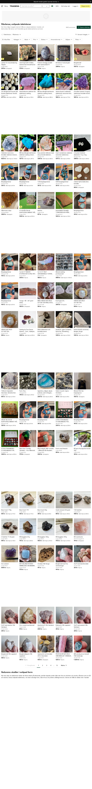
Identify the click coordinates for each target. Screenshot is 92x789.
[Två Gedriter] (82, 499)
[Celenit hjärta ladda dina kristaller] (82, 171)
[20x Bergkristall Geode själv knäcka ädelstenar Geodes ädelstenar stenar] (9, 81)
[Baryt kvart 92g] (46, 499)
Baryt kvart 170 (24, 510)
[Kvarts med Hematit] (64, 438)
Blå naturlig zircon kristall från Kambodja (81, 655)
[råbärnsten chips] (9, 200)
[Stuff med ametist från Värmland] (9, 615)
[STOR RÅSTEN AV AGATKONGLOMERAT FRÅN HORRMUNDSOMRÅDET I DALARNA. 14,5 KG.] (27, 200)
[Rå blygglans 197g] (64, 526)
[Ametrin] (46, 200)
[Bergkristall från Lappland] (9, 644)
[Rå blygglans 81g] (27, 526)
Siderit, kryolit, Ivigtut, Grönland (62, 392)
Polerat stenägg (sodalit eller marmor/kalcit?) (45, 63)
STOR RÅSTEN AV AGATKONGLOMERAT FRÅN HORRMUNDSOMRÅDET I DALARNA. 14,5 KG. (27, 211)
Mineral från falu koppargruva (79, 392)
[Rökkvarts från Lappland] (64, 615)
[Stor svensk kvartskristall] (27, 615)
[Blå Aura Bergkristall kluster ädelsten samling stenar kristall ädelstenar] (27, 142)
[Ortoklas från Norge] (46, 553)
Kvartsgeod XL (60, 300)
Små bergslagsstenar (62, 181)
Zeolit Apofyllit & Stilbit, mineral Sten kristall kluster (27, 63)
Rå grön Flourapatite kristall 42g (82, 449)
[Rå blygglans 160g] (46, 526)
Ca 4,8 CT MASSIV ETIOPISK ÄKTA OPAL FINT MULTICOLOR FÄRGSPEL (27, 273)
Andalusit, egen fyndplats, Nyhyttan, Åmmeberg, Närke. (64, 330)
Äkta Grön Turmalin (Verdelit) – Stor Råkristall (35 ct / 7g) (27, 449)
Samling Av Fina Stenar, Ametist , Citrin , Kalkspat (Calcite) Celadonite (26, 330)
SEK (57, 6)
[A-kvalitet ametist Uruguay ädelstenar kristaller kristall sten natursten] (82, 81)
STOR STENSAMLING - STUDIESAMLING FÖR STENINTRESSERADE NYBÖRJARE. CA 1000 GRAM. (8, 449)
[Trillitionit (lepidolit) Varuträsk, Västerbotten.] (9, 380)
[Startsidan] (14, 6)
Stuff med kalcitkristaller (81, 564)
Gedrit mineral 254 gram (63, 510)
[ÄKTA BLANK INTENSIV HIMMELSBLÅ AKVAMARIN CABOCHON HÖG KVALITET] (27, 553)
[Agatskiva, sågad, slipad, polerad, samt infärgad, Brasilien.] (46, 380)
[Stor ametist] (9, 553)
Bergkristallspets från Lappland (25, 655)
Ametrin (40, 210)
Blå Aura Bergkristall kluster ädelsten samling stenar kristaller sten (46, 92)
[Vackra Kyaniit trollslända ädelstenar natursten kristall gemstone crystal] (64, 81)
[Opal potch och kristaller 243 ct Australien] (46, 644)
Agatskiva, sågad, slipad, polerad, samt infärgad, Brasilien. (45, 392)
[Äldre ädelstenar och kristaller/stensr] (46, 319)
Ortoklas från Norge (44, 564)
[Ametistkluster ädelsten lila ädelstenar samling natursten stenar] (27, 81)
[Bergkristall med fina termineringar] (64, 553)
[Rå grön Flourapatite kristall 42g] (82, 438)
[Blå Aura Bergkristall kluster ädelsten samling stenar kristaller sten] (46, 81)
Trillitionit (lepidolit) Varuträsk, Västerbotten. (8, 392)
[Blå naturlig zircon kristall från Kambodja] (82, 644)
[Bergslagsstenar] (9, 171)
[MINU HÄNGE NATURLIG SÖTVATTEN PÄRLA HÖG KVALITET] (46, 290)
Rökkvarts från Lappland (63, 625)
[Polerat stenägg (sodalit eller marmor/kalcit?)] (46, 52)
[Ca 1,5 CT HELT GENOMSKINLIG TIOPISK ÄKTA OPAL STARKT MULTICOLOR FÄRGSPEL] (46, 261)
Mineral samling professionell (60, 273)
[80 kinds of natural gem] (64, 52)
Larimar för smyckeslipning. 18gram (9, 63)
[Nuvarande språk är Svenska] (52, 6)
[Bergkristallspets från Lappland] (27, 644)
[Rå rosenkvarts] (82, 526)
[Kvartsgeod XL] (64, 290)
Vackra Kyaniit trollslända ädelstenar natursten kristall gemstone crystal (64, 92)
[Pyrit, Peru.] (27, 380)
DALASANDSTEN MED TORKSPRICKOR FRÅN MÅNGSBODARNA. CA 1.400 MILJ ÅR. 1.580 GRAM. (64, 211)
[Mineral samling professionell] (64, 261)
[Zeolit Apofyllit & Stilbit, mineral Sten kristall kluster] (27, 52)
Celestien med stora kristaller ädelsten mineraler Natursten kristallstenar (9, 154)
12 (57, 665)
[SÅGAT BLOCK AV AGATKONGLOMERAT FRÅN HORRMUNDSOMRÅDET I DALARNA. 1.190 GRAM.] (9, 409)
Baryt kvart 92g (42, 510)
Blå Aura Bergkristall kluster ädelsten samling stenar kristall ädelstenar (27, 154)
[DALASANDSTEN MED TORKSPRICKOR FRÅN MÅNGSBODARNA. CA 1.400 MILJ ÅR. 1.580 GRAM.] (64, 200)
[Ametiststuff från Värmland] (46, 615)
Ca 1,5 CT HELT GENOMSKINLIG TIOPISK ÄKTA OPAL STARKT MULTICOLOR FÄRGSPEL (45, 273)
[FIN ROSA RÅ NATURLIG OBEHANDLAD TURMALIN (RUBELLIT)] (64, 644)
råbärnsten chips (6, 210)
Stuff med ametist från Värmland (8, 626)
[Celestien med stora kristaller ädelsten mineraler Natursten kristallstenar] (9, 142)
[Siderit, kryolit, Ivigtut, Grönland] (64, 380)
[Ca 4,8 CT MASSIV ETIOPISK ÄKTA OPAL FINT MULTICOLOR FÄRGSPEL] (27, 261)
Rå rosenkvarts (78, 537)
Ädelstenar (7, 34)
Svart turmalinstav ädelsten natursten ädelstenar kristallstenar (64, 154)
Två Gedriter (78, 510)
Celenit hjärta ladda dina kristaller (81, 182)
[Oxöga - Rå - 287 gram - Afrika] (27, 290)
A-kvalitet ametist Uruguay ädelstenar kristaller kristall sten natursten (82, 92)
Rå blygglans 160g (43, 537)
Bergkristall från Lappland (9, 654)
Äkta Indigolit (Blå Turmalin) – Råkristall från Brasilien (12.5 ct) (46, 449)
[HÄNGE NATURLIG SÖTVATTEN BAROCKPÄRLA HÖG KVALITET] (82, 290)
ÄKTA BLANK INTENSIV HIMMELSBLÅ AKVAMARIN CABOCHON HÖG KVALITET (27, 565)
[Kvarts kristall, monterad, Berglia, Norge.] (82, 319)
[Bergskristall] (82, 52)
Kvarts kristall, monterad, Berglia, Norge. (81, 330)
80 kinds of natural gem (63, 62)
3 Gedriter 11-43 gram (7, 537)
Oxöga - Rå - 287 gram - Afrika (26, 301)
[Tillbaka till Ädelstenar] (2, 34)
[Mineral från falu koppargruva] (82, 380)
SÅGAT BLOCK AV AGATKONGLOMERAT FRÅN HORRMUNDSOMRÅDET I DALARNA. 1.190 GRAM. (9, 421)
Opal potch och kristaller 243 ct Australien (45, 655)
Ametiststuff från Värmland (46, 625)
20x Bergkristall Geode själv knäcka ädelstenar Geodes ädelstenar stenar (9, 92)
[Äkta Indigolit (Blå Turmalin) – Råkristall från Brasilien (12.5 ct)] (46, 438)
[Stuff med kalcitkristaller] (82, 553)
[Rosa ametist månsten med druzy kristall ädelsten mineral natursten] (46, 142)
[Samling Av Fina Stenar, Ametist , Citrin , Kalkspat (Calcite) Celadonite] (27, 319)
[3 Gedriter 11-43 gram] (9, 526)
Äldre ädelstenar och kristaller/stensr (44, 330)
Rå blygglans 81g (24, 537)
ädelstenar (15, 675)
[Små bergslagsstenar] (64, 171)
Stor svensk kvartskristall (26, 625)
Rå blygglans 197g (61, 537)
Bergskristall (77, 62)
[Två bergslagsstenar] (46, 171)
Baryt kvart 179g (6, 510)
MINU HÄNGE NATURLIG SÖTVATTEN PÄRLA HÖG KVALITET (45, 302)
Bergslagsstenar (6, 181)
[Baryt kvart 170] (27, 499)
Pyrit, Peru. (22, 391)
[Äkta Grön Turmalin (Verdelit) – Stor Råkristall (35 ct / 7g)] (27, 438)
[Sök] (42, 6)
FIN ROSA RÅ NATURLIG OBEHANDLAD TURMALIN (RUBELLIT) (63, 655)
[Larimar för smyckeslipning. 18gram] (9, 52)
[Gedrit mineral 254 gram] (64, 499)
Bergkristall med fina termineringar (62, 564)
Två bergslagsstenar (44, 181)
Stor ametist (5, 564)
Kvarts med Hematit (62, 448)
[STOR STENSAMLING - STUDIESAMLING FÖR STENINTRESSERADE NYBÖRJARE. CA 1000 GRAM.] (9, 438)
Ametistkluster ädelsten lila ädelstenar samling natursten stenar (27, 92)
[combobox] (32, 6)
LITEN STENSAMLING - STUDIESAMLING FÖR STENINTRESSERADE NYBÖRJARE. (62, 421)
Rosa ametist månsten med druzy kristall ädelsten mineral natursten (46, 154)
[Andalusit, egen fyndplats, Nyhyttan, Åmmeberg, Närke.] (64, 319)
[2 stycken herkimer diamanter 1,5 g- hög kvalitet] (82, 142)
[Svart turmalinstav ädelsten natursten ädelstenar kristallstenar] (64, 142)
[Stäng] (90, 2)
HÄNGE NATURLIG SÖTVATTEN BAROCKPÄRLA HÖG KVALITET (80, 302)
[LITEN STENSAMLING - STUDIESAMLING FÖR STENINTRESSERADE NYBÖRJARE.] (64, 409)
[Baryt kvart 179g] (9, 499)
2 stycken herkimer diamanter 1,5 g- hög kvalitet (80, 154)
